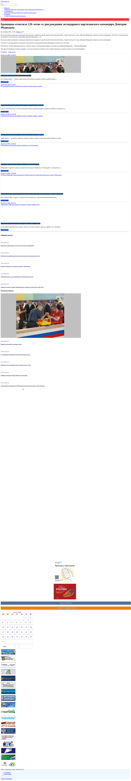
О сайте (6, 16)
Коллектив (22, 16)
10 (3, 627)
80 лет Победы (16, 13)
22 (26, 632)
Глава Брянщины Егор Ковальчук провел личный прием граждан (22, 105)
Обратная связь (14, 16)
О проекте (7, 772)
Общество (7, 9)
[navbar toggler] (1, 3)
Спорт (26, 9)
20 (17, 632)
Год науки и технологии (29, 13)
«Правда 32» (12, 52)
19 (12, 632)
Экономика (20, 9)
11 (7, 627)
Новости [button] (7, 8)
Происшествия (33, 9)
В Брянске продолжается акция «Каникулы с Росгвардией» (20, 164)
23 (31, 632)
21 (21, 632)
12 (12, 627)
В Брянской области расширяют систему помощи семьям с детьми (22, 134)
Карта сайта (7, 774)
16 (31, 627)
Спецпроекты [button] (8, 11)
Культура (40, 9)
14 (21, 627)
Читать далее (5, 82)
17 (3, 632)
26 (12, 636)
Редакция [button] (7, 14)
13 (17, 627)
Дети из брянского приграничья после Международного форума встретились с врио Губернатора (32, 194)
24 (3, 636)
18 (7, 632)
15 (26, 627)
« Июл (4, 646)
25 (7, 636)
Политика (14, 9)
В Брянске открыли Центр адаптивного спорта (16, 75)
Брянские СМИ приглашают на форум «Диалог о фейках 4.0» (20, 223)
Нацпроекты (8, 13)
